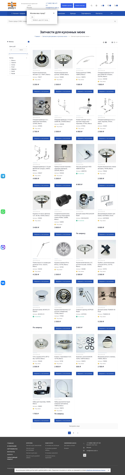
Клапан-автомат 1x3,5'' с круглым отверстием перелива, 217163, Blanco (84, 121)
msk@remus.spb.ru (52, 8)
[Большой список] (106, 42)
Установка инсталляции (52, 445)
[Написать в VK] (3, 283)
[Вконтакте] (84, 455)
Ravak (13, 73)
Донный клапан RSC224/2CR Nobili (85, 214)
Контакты (11, 451)
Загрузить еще (74, 426)
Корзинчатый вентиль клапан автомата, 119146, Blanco (107, 167)
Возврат (66, 448)
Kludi (12, 67)
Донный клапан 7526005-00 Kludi (106, 310)
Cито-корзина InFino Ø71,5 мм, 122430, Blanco (41, 357)
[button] (67, 5)
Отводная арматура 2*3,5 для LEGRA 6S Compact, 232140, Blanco (106, 74)
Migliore (13, 69)
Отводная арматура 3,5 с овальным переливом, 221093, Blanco (40, 121)
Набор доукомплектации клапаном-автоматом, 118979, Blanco (62, 403)
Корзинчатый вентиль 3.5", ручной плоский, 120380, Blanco (84, 264)
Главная (10, 443)
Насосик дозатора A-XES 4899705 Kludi (83, 167)
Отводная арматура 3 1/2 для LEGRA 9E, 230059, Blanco (63, 120)
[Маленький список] (104, 42)
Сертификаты (12, 449)
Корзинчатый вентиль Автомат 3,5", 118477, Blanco (41, 73)
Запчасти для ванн (31, 453)
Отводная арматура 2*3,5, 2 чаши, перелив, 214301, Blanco (106, 121)
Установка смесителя (51, 453)
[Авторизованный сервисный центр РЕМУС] (12, 5)
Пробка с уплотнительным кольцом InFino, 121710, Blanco (106, 264)
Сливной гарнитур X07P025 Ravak (84, 310)
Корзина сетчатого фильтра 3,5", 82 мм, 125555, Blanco (41, 214)
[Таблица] (117, 42)
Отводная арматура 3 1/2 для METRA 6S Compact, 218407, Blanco (42, 168)
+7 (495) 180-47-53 (94, 443)
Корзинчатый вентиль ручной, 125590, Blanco (61, 73)
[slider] (9, 54)
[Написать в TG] (3, 176)
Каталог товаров (19, 13)
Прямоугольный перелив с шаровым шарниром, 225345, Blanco (62, 168)
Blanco (13, 60)
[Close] (108, 470)
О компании (11, 446)
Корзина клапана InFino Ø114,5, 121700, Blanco (61, 263)
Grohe (13, 65)
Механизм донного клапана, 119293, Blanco (106, 357)
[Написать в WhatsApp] (3, 211)
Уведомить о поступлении (41, 91)
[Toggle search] (91, 5)
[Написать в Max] (3, 247)
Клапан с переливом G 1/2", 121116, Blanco (62, 357)
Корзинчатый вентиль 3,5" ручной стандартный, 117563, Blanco (62, 311)
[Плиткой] (112, 42)
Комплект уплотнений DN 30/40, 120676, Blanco (84, 357)
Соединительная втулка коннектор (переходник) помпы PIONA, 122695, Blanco (62, 216)
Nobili (13, 71)
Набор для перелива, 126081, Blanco (42, 403)
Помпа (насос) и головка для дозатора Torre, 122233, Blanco (42, 264)
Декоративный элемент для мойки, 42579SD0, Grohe (106, 214)
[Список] (114, 42)
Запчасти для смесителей (33, 445)
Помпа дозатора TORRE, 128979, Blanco (83, 73)
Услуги (9, 454)
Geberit (13, 62)
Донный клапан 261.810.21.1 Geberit (41, 310)
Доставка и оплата (69, 445)
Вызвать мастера (92, 445)
